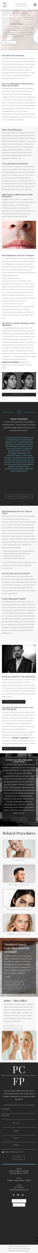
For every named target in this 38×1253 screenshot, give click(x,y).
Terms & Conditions (23, 1248)
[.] (19, 1195)
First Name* (6, 1109)
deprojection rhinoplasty (10, 362)
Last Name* (6, 1115)
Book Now (9, 42)
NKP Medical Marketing (24, 1250)
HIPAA (28, 1248)
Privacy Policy (15, 1248)
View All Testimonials (19, 496)
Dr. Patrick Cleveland (16, 24)
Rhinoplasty (19, 860)
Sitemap (10, 1248)
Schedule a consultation (20, 738)
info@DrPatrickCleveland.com (19, 1190)
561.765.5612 (19, 1187)
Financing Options (13, 701)
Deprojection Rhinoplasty (19, 909)
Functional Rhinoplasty (19, 884)
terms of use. (18, 1152)
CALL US (18, 1204)
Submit (19, 1157)
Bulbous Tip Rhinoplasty (19, 934)
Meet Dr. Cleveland (13, 748)
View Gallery (12, 1027)
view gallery (18, 394)
